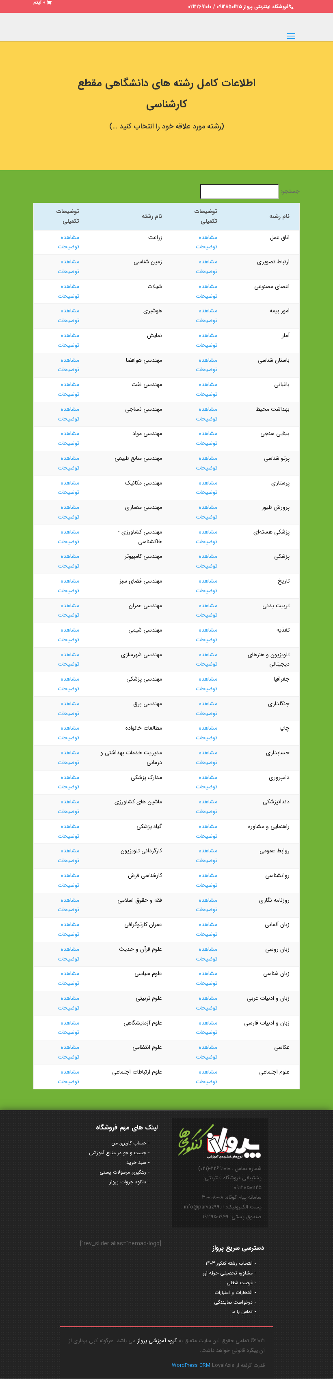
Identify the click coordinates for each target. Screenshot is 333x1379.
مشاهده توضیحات (206, 242)
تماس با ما (242, 1311)
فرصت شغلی (240, 1283)
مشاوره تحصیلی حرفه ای (228, 1273)
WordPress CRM (192, 1365)
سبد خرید (136, 1162)
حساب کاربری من (129, 1143)
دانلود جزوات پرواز (128, 1182)
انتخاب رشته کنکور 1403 (229, 1263)
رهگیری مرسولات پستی (122, 1172)
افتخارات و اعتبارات (233, 1292)
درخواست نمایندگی (233, 1302)
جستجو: (290, 191)
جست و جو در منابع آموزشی (117, 1153)
